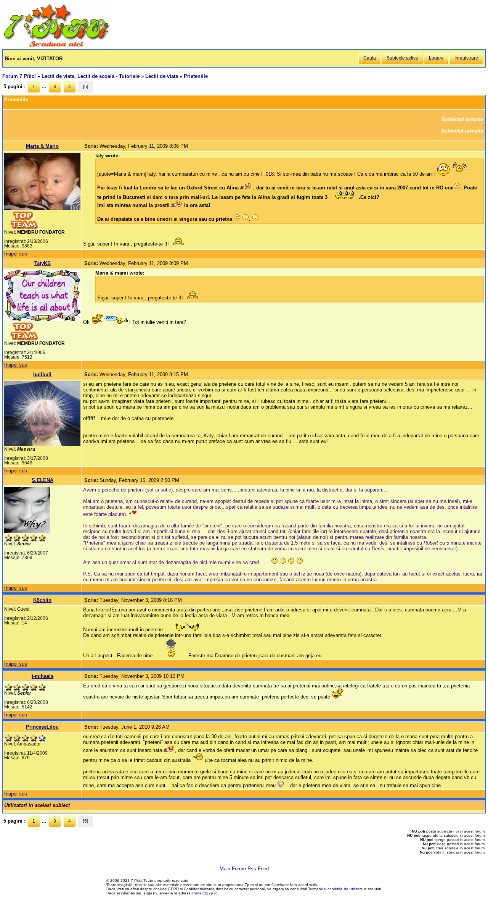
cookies (160, 889)
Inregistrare (466, 58)
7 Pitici (136, 880)
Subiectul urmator (462, 131)
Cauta (369, 58)
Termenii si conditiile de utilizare (335, 889)
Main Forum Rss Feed (244, 869)
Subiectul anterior (462, 119)
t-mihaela (42, 676)
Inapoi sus (15, 254)
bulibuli (42, 374)
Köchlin (42, 600)
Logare (436, 58)
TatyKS (42, 263)
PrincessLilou (42, 727)
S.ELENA (42, 480)
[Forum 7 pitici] (56, 46)
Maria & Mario (42, 146)
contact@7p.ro (205, 893)
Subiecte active (402, 58)
